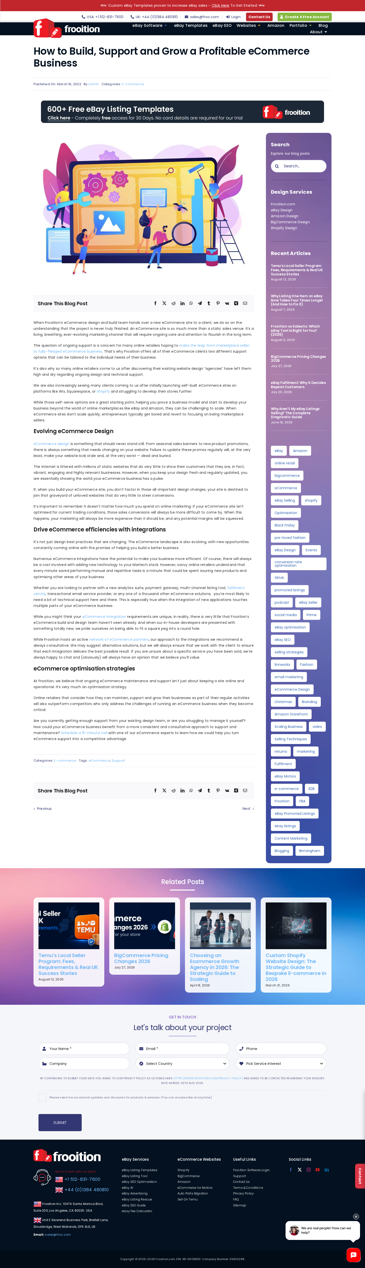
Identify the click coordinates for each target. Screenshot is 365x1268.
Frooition (282, 801)
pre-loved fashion (290, 537)
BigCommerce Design (290, 222)
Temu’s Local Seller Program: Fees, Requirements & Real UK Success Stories (297, 270)
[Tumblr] (208, 303)
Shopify (103, 391)
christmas (283, 701)
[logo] (67, 20)
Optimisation (286, 512)
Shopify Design (284, 227)
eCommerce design (51, 443)
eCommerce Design (292, 689)
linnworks (282, 664)
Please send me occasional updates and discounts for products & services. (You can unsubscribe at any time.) (130, 1097)
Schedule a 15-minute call (84, 732)
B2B (312, 788)
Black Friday (285, 525)
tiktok (279, 577)
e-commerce (287, 788)
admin (93, 84)
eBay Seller (308, 602)
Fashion (306, 664)
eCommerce (99, 760)
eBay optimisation (290, 627)
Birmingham (309, 850)
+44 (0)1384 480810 (86, 1190)
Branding (309, 701)
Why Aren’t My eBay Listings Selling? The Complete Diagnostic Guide (295, 413)
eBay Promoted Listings (295, 813)
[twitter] (300, 1170)
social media (286, 614)
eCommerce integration (104, 616)
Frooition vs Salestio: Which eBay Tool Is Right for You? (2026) (295, 330)
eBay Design (281, 210)
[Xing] (236, 303)
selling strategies (289, 652)
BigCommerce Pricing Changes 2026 (298, 358)
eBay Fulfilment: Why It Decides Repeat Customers (298, 384)
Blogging (282, 850)
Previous (44, 808)
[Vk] (227, 303)
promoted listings (290, 590)
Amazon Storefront (291, 714)
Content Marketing (291, 838)
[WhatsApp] (191, 303)
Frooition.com (283, 204)
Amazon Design (285, 216)
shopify (311, 500)
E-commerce (133, 84)
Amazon (300, 450)
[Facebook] (155, 303)
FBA (302, 801)
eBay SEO (283, 639)
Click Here (220, 5)
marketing (306, 751)
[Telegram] (199, 303)
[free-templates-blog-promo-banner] (182, 102)
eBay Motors (285, 776)
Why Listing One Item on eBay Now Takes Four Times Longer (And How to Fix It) (297, 300)
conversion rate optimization (288, 563)
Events (311, 550)
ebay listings (285, 825)
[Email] (245, 303)
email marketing (289, 676)
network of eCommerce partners (119, 639)
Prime (312, 614)
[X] (164, 303)
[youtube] (318, 1170)
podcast (282, 602)
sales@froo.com (58, 1234)
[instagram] (309, 1170)
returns (281, 751)
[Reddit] (173, 303)
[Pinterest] (218, 303)
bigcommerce (287, 475)
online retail (285, 463)
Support (118, 760)
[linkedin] (327, 1170)
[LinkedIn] (182, 303)
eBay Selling (285, 500)
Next (247, 808)
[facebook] (291, 1170)
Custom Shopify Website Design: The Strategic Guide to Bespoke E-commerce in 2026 (296, 967)
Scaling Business (289, 726)
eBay (279, 450)
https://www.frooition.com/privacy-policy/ (208, 1078)
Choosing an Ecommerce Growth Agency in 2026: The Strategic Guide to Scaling (214, 967)
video (317, 726)
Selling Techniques (291, 739)
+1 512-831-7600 (81, 1179)
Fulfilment (283, 763)
